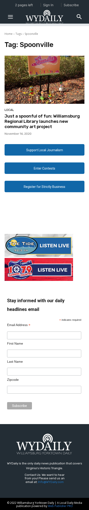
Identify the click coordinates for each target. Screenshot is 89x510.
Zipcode (13, 379)
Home (9, 34)
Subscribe (71, 5)
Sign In (48, 5)
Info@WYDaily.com (51, 482)
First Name (15, 343)
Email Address (18, 325)
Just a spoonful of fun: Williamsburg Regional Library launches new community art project (42, 121)
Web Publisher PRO (60, 506)
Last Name (15, 361)
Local (9, 109)
